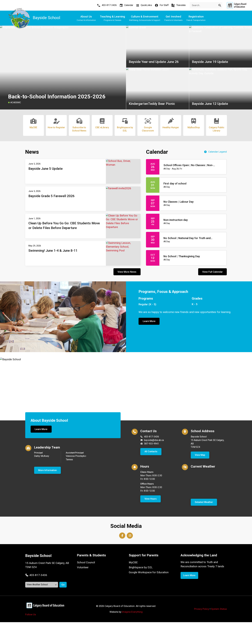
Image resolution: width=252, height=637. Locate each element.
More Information (47, 470)
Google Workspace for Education (149, 572)
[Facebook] (122, 535)
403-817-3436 (151, 436)
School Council (86, 562)
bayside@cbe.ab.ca (154, 440)
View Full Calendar (212, 271)
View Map (200, 455)
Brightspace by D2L (141, 567)
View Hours (151, 498)
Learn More (149, 321)
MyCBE (133, 562)
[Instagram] (130, 535)
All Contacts (151, 451)
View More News (127, 271)
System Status (219, 608)
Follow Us (30, 614)
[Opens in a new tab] (236, 5)
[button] (36, 575)
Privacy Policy (201, 608)
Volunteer (83, 567)
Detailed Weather (204, 502)
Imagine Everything (132, 611)
